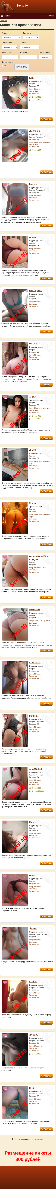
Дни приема (44, 52)
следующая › (24, 1139)
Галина (33, 715)
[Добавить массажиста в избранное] (5, 80)
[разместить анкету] (27, 1164)
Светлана (35, 662)
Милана (33, 184)
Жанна (33, 503)
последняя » (37, 1139)
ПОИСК (51, 16)
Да (5, 66)
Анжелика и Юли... (40, 556)
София (33, 981)
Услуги (22, 43)
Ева (31, 77)
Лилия (32, 450)
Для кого (27, 33)
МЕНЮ (7, 16)
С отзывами (7, 62)
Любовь (33, 1034)
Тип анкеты (7, 43)
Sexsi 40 (22, 5)
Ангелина (34, 609)
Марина (33, 343)
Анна (32, 875)
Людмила (34, 131)
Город (4, 33)
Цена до (23, 52)
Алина (33, 237)
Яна (31, 1087)
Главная (3, 21)
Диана (33, 928)
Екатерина (35, 290)
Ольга (32, 822)
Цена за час (7, 52)
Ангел (32, 396)
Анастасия (35, 769)
